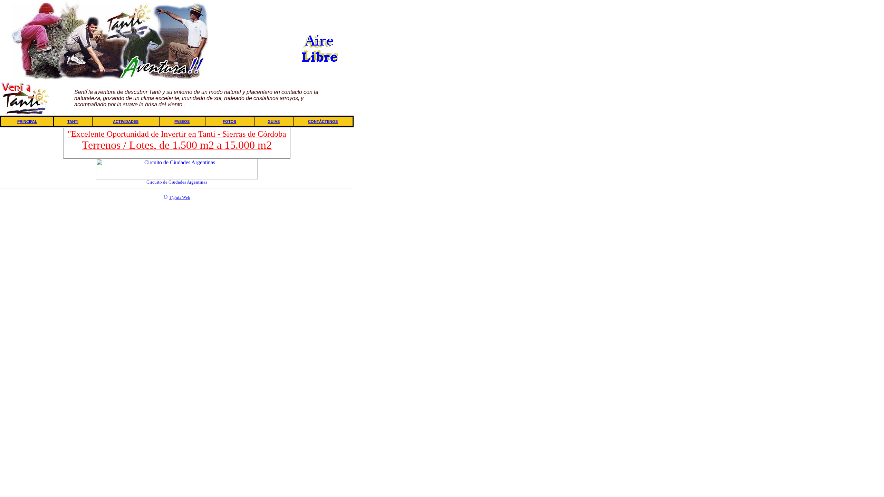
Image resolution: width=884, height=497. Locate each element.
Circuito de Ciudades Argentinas (176, 182)
